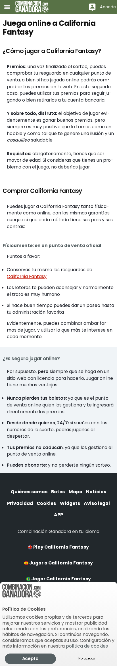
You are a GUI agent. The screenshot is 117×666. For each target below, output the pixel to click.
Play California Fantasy (60, 547)
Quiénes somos (29, 491)
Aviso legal (97, 503)
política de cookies (87, 646)
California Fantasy (27, 276)
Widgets (70, 503)
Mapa (75, 491)
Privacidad (20, 503)
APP (58, 514)
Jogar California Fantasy (60, 579)
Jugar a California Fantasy (60, 563)
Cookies (46, 503)
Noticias (96, 491)
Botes (58, 491)
